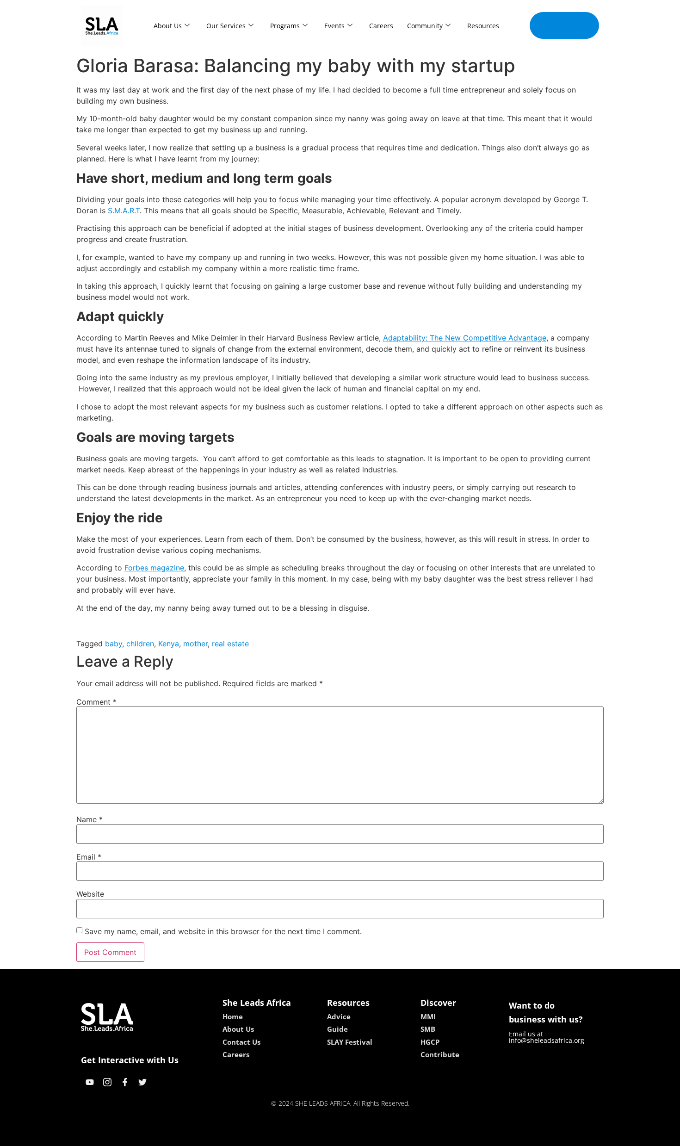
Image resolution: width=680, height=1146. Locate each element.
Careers (381, 25)
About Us (168, 25)
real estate (230, 643)
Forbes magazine (154, 567)
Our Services (226, 25)
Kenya (168, 643)
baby (113, 643)
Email (88, 857)
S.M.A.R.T (124, 210)
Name (89, 819)
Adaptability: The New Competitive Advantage (464, 337)
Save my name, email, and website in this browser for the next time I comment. (223, 931)
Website (90, 894)
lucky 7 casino (364, 1135)
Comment (96, 702)
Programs (285, 25)
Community (425, 25)
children (140, 643)
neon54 (405, 1135)
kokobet (276, 1135)
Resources (483, 25)
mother (195, 643)
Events (334, 25)
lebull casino (315, 1135)
